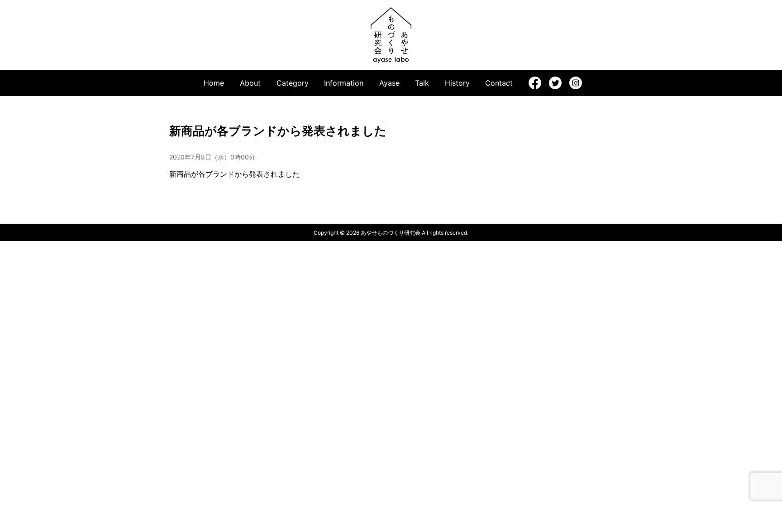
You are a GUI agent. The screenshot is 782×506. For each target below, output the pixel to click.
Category (293, 82)
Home (214, 82)
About (250, 82)
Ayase (389, 82)
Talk (422, 82)
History (457, 82)
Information (343, 82)
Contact (499, 82)
